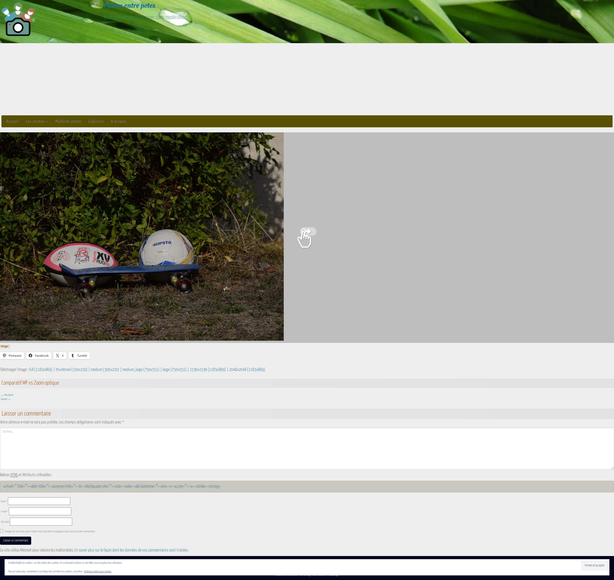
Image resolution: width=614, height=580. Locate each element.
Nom (4, 501)
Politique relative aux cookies (98, 571)
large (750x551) (175, 370)
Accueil (12, 121)
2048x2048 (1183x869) (247, 370)
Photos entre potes (129, 5)
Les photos (36, 121)
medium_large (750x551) (140, 370)
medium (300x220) (105, 370)
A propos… (120, 121)
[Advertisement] (307, 79)
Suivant (6, 399)
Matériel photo (68, 121)
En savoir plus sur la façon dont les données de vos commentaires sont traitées (131, 550)
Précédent (7, 395)
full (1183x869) (41, 370)
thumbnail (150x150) (72, 370)
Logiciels (96, 121)
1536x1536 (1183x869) (208, 370)
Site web (5, 522)
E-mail (4, 511)
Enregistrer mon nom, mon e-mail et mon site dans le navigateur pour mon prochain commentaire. (50, 531)
